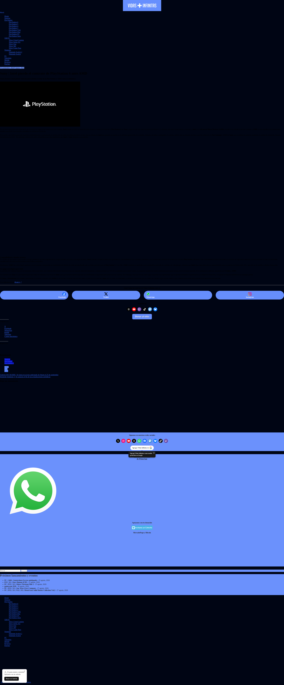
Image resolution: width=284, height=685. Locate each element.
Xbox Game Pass (15, 48)
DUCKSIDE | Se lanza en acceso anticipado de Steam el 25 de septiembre (29, 375)
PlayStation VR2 (15, 30)
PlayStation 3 (13, 28)
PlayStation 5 (13, 24)
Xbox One (12, 44)
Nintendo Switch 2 (15, 52)
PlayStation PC (14, 34)
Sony (6, 371)
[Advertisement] (66, 179)
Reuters (17, 282)
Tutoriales (7, 58)
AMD (6, 367)
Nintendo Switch (15, 54)
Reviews (7, 62)
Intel (6, 369)
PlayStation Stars (15, 36)
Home (6, 16)
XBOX (7, 38)
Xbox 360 (12, 46)
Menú (2, 12)
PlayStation (8, 20)
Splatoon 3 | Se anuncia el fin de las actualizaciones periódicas (25, 377)
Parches (7, 64)
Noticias (7, 18)
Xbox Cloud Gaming (16, 40)
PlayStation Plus (14, 32)
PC (5, 56)
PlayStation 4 (13, 26)
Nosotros (28, 682)
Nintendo (7, 50)
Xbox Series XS (14, 42)
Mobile (6, 60)
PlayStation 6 (13, 22)
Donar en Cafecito (11, 678)
